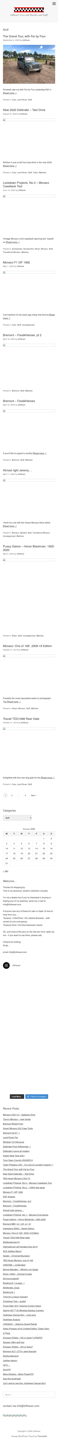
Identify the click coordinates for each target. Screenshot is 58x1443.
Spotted (23, 532)
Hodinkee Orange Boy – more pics (19, 1314)
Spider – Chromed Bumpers (16, 1255)
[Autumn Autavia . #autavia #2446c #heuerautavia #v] (29, 1047)
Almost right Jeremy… (17, 470)
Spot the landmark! (12, 1378)
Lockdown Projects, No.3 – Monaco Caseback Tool (26, 184)
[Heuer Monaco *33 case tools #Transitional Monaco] (29, 986)
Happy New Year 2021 (14, 1155)
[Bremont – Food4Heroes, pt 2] (29, 345)
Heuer (37, 248)
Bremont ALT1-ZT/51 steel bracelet (19, 1351)
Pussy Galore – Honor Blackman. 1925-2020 (29, 548)
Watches (42, 172)
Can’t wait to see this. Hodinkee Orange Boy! (24, 1383)
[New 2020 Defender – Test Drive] (29, 120)
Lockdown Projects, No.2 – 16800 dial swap (24, 1187)
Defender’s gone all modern (16, 1151)
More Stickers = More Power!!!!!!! (18, 1374)
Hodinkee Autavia (11, 1319)
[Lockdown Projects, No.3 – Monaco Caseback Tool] (29, 196)
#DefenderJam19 (11, 1242)
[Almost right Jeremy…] (29, 480)
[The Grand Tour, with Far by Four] (29, 86)
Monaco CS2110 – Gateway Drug (19, 1114)
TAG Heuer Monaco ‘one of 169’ (18, 1260)
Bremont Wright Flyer (13, 1123)
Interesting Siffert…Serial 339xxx (18, 1228)
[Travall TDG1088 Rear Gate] (29, 729)
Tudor (35, 172)
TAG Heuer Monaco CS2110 (16, 1178)
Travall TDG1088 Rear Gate (21, 718)
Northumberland (10, 1355)
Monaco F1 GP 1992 (16, 262)
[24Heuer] (29, 9)
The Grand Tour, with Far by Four (24, 36)
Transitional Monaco (11, 252)
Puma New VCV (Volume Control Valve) (22, 1305)
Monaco (44, 248)
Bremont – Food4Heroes (19, 401)
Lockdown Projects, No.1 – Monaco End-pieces (25, 1214)
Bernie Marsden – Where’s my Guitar (20, 1269)
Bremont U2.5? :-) (11, 1132)
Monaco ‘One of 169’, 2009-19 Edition (27, 646)
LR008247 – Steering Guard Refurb (20, 1324)
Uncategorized (28, 324)
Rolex (14, 635)
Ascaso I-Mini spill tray (13, 1342)
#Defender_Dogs (11, 1287)
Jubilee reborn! (10, 1360)
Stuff (30, 99)
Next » (34, 795)
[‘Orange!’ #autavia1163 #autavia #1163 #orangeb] (29, 1016)
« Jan (5, 870)
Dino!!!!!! (7, 1369)
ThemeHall (42, 1436)
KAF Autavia (9, 1196)
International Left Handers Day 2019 (20, 1246)
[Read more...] (9, 93)
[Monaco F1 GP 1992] (29, 272)
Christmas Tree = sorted (14, 1301)
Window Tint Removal (13, 1142)
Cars (14, 99)
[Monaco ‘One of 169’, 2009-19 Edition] (29, 656)
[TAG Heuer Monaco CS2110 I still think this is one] (29, 1077)
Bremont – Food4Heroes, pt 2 (22, 335)
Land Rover (22, 99)
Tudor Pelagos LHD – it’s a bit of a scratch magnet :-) (28, 1164)
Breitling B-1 (9, 1292)
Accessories (17, 248)
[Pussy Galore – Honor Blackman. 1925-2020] (29, 560)
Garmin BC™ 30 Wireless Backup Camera (23, 1310)
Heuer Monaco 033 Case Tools (18, 1128)
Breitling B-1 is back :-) (14, 1283)
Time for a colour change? (15, 1296)
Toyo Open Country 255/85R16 (18, 1160)
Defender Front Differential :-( (17, 1146)
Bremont (15, 390)
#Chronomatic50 (11, 1278)
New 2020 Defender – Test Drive (24, 110)
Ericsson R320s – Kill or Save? (18, 1346)
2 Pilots (6, 1333)
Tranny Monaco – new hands (17, 1119)
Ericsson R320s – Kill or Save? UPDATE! (22, 1337)
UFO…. (6, 1365)
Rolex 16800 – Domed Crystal (17, 1274)
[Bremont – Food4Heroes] (29, 411)
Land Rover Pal (10, 1137)
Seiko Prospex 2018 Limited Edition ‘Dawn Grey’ (26, 1328)
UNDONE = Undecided (14, 1264)
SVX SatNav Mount (12, 1251)
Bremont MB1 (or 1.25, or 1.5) (17, 1223)
